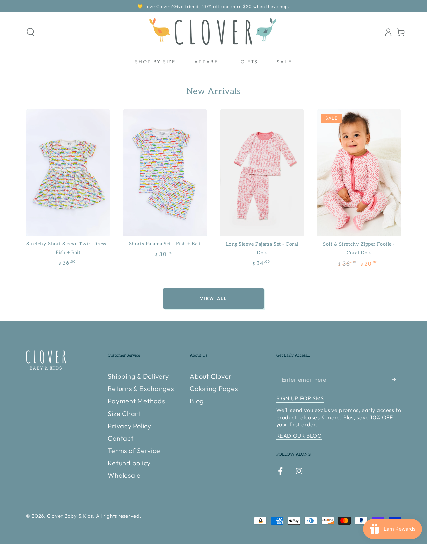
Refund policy (129, 463)
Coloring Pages (214, 388)
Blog (197, 401)
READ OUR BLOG (299, 435)
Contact (120, 438)
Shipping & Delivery (138, 376)
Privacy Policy (129, 426)
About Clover (211, 376)
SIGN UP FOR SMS (300, 398)
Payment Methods (136, 401)
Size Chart (124, 413)
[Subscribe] (396, 379)
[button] (30, 32)
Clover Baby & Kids (70, 516)
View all (213, 298)
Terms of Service (134, 450)
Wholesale (124, 475)
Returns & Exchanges (141, 388)
